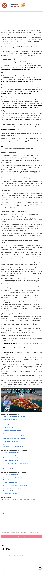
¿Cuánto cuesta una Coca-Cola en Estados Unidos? (15, 444)
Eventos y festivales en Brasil (10, 479)
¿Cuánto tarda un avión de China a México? (13, 446)
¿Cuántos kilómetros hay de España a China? (14, 416)
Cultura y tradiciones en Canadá (11, 452)
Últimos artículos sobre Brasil (10, 493)
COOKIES (4, 555)
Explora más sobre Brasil (9, 490)
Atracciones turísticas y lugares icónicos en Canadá (15, 463)
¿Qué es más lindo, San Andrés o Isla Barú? (13, 435)
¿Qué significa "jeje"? (8, 424)
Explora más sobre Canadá (9, 468)
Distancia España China (8, 427)
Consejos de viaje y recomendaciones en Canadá (15, 466)
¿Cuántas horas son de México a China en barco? (15, 438)
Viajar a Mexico (5, 548)
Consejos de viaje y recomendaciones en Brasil (14, 488)
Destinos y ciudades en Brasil (10, 482)
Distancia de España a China (10, 419)
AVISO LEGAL (22, 555)
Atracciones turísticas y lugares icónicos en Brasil (15, 485)
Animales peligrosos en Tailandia (11, 422)
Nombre (3, 513)
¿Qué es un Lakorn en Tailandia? (11, 441)
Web (2, 526)
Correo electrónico (6, 519)
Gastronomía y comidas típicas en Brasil (12, 477)
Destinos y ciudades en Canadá (10, 460)
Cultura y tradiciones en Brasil (10, 474)
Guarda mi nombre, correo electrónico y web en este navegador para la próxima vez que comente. (21, 532)
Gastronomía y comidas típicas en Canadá (13, 455)
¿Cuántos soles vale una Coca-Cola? (12, 430)
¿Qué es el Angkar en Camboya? (11, 433)
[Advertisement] (21, 20)
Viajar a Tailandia (6, 546)
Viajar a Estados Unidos (7, 545)
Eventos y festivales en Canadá (10, 457)
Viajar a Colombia (6, 549)
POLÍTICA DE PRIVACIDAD (12, 555)
